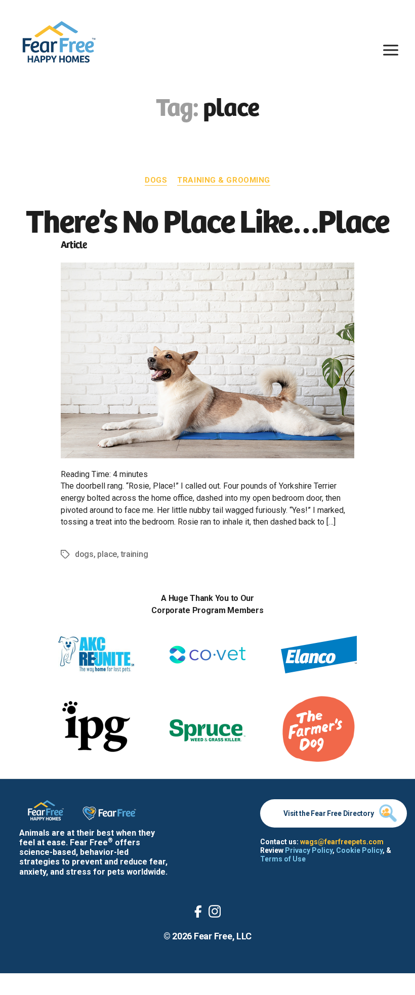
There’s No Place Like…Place (207, 219)
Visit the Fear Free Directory (328, 813)
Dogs (156, 180)
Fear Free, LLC (223, 936)
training (134, 554)
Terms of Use (283, 859)
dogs (84, 554)
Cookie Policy (359, 850)
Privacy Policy (309, 850)
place (107, 554)
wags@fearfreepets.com (342, 842)
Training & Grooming (223, 180)
